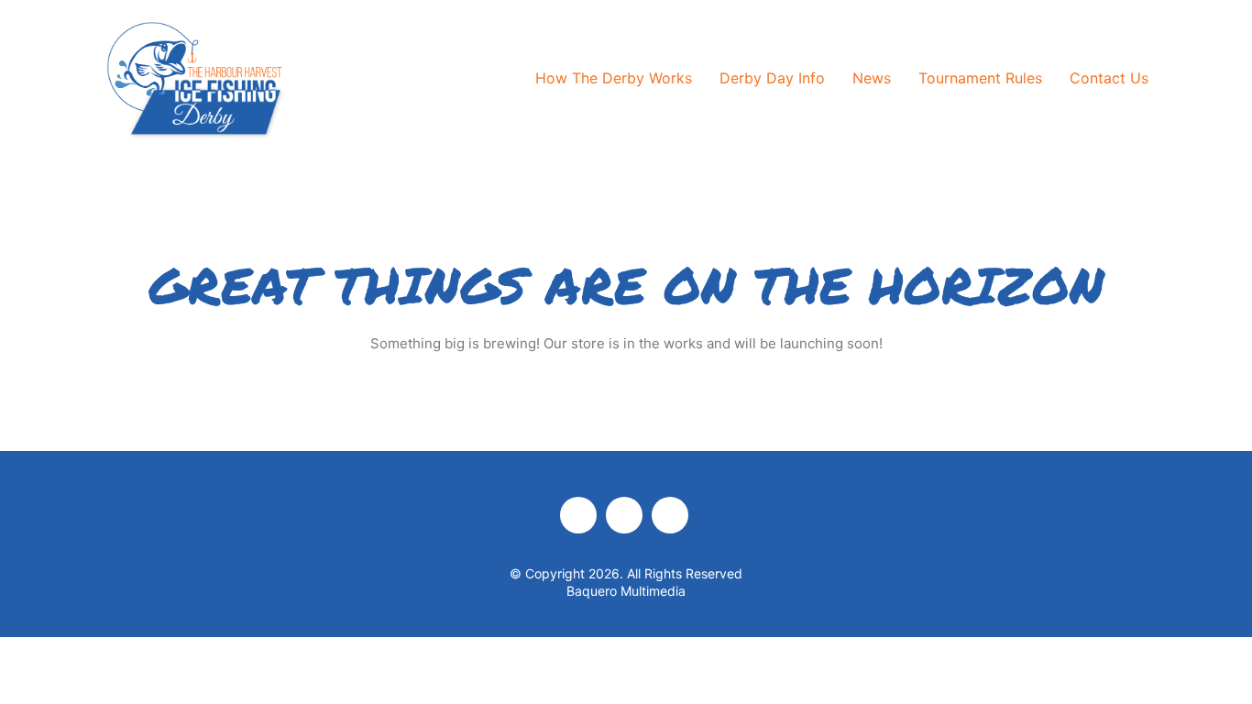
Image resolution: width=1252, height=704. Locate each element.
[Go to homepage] (195, 78)
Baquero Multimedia (626, 591)
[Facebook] (578, 515)
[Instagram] (624, 515)
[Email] (670, 515)
